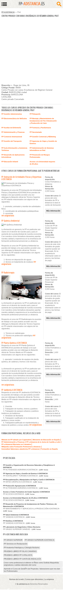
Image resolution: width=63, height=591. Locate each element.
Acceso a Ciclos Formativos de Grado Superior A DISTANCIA (26, 492)
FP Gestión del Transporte (11, 141)
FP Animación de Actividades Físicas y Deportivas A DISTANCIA (21, 178)
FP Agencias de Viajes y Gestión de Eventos (43, 142)
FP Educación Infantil (9, 161)
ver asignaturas (7, 215)
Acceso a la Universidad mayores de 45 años (42, 163)
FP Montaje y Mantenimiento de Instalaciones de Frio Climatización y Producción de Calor (43, 121)
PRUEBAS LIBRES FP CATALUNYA (18, 555)
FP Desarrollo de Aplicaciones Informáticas (13, 156)
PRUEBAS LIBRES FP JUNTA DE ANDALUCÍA (22, 559)
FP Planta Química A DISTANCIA (14, 343)
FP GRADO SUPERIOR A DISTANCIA (39, 540)
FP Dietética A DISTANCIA (13, 521)
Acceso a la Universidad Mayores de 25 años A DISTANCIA (25, 498)
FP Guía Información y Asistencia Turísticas (14, 149)
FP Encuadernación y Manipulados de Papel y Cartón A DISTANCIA (29, 479)
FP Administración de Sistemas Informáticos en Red (42, 149)
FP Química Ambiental (10, 221)
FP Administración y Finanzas (13, 132)
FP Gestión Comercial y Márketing (43, 137)
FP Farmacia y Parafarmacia (40, 128)
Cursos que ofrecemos (34, 579)
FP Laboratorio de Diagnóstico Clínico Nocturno (21, 527)
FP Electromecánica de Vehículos (14, 118)
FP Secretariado (36, 132)
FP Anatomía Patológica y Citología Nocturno (21, 548)
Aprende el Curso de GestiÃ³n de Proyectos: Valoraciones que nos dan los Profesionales (32, 570)
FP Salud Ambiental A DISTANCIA (16, 515)
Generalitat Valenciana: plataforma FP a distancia (20, 449)
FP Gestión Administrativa (11, 114)
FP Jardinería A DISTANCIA (11, 390)
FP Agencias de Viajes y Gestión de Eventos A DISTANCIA (25, 473)
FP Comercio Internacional (11, 137)
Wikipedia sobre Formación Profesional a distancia (20, 447)
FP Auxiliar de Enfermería (11, 128)
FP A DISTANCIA (8, 12)
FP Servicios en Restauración (15, 544)
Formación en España (49, 449)
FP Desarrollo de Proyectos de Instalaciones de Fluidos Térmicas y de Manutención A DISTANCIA (30, 505)
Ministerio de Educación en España (46, 440)
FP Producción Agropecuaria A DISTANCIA (19, 486)
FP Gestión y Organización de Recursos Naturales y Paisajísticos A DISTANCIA (29, 466)
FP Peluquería (35, 114)
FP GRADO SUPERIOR (13, 540)
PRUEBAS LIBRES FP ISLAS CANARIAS (20, 551)
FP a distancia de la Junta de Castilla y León (43, 442)
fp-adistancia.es (23, 584)
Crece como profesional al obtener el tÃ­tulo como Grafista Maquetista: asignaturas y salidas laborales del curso (31, 564)
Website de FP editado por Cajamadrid (16, 440)
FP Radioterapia (7, 273)
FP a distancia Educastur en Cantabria (16, 444)
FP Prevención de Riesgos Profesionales (40, 156)
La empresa (49, 579)
